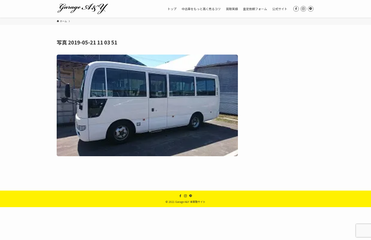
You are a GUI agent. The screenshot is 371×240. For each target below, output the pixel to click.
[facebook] (296, 9)
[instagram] (303, 9)
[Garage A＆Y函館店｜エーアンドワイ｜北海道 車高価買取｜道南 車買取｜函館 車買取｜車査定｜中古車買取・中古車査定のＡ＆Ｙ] (83, 8)
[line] (310, 9)
